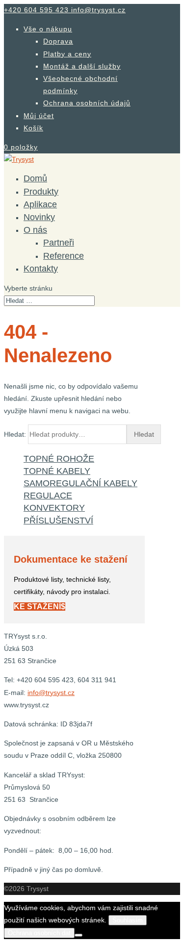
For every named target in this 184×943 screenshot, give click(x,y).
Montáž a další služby (82, 66)
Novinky (39, 217)
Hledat (144, 434)
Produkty (41, 192)
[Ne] (78, 935)
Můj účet (39, 116)
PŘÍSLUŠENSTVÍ (58, 520)
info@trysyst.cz (51, 692)
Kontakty (41, 268)
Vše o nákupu (48, 29)
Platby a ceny (67, 54)
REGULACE (48, 495)
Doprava (58, 41)
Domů (35, 178)
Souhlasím (127, 920)
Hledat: (15, 434)
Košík (33, 128)
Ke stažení (37, 606)
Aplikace (40, 204)
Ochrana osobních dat (39, 933)
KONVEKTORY (54, 508)
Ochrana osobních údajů (87, 103)
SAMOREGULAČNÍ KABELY (80, 483)
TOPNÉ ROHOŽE (59, 459)
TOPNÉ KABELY (57, 471)
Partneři (58, 243)
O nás (35, 230)
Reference (63, 256)
